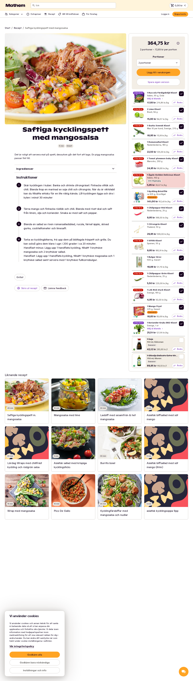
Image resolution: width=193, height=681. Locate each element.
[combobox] (75, 5)
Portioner (158, 56)
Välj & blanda (154, 98)
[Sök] (33, 5)
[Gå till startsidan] (15, 5)
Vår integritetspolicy (21, 646)
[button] (67, 195)
